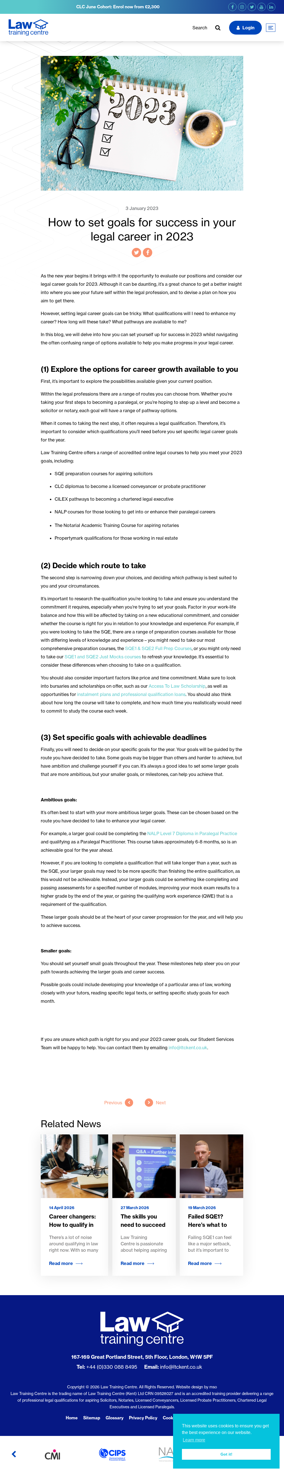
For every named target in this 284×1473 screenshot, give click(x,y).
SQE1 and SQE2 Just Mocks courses (103, 656)
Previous (113, 1102)
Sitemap (91, 1417)
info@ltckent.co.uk (181, 1367)
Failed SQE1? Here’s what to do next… (207, 1224)
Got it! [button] (226, 1454)
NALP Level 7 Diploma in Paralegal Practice (192, 833)
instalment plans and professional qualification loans (131, 694)
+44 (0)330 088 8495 (111, 1367)
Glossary (114, 1417)
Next (161, 1102)
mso (213, 1386)
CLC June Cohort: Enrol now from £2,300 (117, 6)
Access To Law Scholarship (177, 686)
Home (72, 1417)
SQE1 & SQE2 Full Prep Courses (158, 648)
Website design (189, 1386)
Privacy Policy (143, 1417)
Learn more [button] (194, 1440)
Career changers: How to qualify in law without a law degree (72, 1229)
